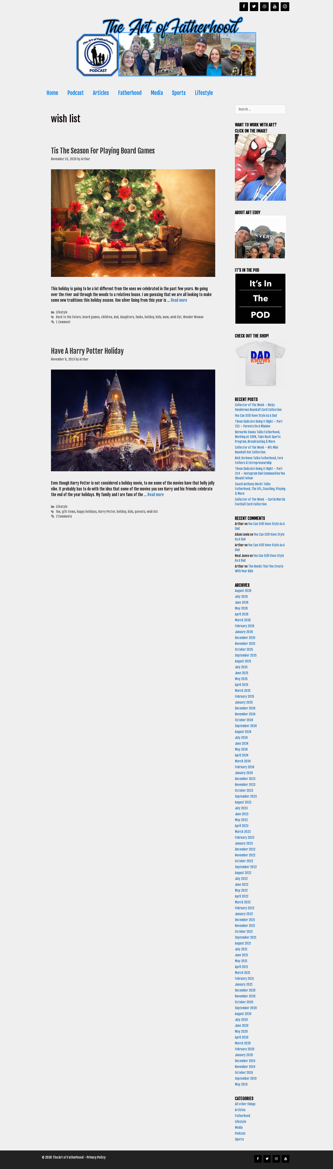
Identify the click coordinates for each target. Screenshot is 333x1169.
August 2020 (243, 1014)
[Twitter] (254, 6)
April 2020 (242, 1037)
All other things (245, 1104)
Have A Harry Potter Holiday (87, 351)
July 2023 (241, 808)
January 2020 (244, 1055)
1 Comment (63, 322)
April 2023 (242, 826)
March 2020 (243, 1043)
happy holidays (87, 511)
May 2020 (241, 1031)
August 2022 (243, 873)
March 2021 (242, 973)
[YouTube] (274, 6)
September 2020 (246, 1008)
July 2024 (241, 738)
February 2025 (244, 696)
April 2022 (241, 896)
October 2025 (244, 649)
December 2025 (245, 638)
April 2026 (242, 614)
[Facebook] (243, 6)
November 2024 (245, 714)
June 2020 (242, 1026)
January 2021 (244, 984)
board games (90, 317)
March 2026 (243, 620)
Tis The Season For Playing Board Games (103, 151)
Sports (179, 93)
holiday (149, 317)
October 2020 (244, 1002)
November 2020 (245, 996)
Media (157, 93)
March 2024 (243, 761)
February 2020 (244, 1049)
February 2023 (244, 837)
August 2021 (243, 943)
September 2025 (246, 655)
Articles (101, 93)
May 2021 (241, 961)
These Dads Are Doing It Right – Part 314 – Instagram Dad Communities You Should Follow (260, 473)
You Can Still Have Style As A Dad (256, 415)
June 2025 (241, 673)
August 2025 (243, 661)
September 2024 (246, 726)
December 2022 (245, 849)
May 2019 (241, 1084)
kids (158, 317)
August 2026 (243, 591)
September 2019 (245, 1078)
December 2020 (245, 990)
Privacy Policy (96, 1157)
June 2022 (241, 884)
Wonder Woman (193, 317)
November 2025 (245, 644)
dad (116, 317)
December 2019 (245, 1061)
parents (140, 511)
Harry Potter (106, 511)
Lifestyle (204, 93)
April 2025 (241, 685)
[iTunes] (285, 6)
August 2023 (243, 802)
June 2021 (241, 955)
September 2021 (245, 937)
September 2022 (246, 867)
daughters (127, 317)
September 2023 (246, 796)
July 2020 (241, 1020)
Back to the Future (68, 317)
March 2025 (243, 691)
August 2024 (243, 732)
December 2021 (245, 920)
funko (139, 317)
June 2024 (242, 743)
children (106, 317)
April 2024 (242, 755)
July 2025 (241, 667)
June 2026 (242, 602)
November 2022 (245, 855)
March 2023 (243, 832)
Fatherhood (130, 93)
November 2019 (245, 1067)
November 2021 (245, 926)
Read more (179, 300)
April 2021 (241, 967)
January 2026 (244, 632)
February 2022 (244, 908)
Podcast (75, 93)
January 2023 (244, 843)
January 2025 (244, 702)
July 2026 (241, 597)
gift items (68, 511)
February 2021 (244, 978)
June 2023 (242, 814)
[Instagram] (264, 6)
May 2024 (241, 749)
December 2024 (245, 708)
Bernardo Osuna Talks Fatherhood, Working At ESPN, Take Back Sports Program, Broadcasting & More (257, 436)
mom (166, 317)
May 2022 (241, 890)
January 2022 (244, 914)
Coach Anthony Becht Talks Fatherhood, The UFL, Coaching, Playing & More (260, 488)
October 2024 (244, 720)
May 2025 (241, 679)
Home (52, 93)
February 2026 (244, 626)
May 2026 (241, 608)
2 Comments (64, 516)
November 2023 (245, 785)
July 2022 (241, 879)
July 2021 (241, 949)
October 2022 (244, 861)
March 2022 (243, 902)
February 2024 (244, 767)
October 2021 (244, 931)
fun (58, 511)
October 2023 (244, 790)
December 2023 (245, 779)
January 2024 (244, 773)
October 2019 (244, 1073)
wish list (175, 317)
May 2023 (241, 820)
